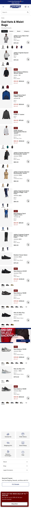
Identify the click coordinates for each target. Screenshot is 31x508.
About (5, 461)
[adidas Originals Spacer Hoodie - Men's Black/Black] (7, 64)
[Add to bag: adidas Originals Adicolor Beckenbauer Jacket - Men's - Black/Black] (28, 161)
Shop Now (14, 504)
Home (2, 18)
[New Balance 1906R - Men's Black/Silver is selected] (3, 307)
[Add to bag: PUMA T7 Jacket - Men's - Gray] (28, 121)
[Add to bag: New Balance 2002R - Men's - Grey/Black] (28, 280)
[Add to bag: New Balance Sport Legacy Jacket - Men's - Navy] (28, 105)
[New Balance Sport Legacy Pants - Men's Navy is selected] (3, 229)
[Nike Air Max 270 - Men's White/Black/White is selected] (3, 381)
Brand (18, 31)
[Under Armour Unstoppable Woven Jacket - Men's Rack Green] (7, 147)
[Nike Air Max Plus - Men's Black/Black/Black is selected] (3, 325)
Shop (4, 466)
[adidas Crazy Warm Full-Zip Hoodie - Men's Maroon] (17, 47)
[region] (15, 2)
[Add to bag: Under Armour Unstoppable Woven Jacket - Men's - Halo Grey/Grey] (28, 142)
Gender (11, 31)
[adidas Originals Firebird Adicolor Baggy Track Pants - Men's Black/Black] (7, 205)
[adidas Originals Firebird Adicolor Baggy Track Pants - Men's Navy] (7, 249)
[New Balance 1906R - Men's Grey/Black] (12, 307)
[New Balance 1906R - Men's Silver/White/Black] (21, 307)
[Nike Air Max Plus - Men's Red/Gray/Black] (7, 325)
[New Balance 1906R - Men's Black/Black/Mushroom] (7, 307)
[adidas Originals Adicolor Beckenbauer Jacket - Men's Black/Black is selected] (3, 166)
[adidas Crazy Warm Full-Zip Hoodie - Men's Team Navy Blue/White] (21, 47)
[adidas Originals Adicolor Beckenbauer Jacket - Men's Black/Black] (7, 185)
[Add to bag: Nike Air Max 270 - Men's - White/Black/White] (28, 376)
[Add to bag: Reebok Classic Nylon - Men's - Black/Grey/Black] (28, 262)
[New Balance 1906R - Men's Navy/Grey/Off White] (17, 307)
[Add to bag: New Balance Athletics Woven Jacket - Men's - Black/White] (28, 82)
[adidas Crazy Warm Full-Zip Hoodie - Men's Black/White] (7, 47)
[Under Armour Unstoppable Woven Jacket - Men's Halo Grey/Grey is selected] (3, 147)
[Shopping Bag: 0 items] (28, 7)
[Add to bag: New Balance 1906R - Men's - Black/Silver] (28, 302)
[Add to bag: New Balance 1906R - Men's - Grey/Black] (28, 398)
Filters (4, 31)
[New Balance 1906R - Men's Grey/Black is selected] (3, 403)
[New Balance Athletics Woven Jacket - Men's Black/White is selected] (3, 87)
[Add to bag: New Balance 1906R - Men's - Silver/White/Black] (28, 358)
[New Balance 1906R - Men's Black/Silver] (21, 363)
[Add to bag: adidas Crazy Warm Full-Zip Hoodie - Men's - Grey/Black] (28, 42)
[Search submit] (28, 12)
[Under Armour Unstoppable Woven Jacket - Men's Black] (12, 147)
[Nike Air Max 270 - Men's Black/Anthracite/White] (7, 381)
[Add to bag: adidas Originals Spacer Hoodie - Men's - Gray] (28, 59)
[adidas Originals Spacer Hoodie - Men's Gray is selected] (3, 64)
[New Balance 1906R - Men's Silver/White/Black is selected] (3, 363)
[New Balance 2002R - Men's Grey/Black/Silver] (7, 285)
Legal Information (8, 470)
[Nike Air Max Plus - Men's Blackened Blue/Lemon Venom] (12, 325)
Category (26, 31)
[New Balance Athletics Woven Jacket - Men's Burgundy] (7, 87)
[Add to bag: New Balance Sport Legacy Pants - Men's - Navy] (28, 224)
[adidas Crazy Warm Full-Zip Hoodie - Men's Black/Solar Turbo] (12, 47)
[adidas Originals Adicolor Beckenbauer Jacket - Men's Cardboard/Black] (7, 166)
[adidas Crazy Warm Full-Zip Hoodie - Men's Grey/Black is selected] (3, 47)
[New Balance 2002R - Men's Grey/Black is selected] (3, 285)
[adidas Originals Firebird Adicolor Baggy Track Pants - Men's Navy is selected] (3, 205)
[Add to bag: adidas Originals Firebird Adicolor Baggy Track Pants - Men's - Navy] (28, 200)
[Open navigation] (3, 7)
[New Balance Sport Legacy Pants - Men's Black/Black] (7, 229)
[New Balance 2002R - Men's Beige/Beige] (12, 285)
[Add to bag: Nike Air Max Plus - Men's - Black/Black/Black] (28, 320)
